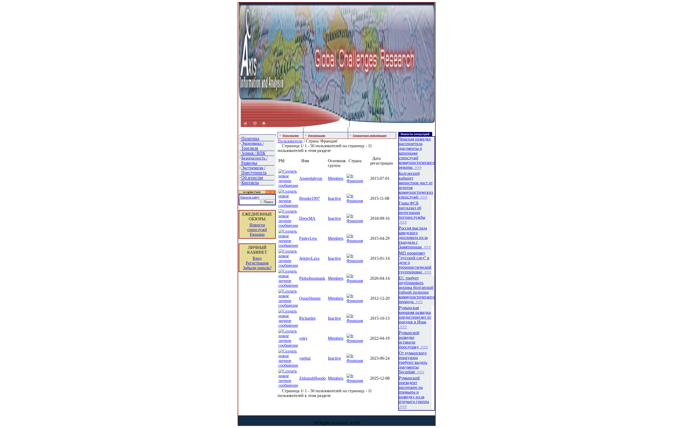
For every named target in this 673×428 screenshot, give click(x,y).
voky (303, 338)
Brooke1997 (309, 198)
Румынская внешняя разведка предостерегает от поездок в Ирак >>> (415, 317)
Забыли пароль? (257, 268)
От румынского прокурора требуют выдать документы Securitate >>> (413, 362)
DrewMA (307, 218)
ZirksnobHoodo (312, 378)
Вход (257, 258)
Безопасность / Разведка (254, 160)
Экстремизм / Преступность (254, 170)
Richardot (307, 318)
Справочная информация (369, 135)
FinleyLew (308, 238)
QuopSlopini (309, 298)
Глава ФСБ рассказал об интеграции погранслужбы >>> (412, 212)
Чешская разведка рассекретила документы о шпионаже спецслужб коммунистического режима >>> (417, 153)
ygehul (304, 358)
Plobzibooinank (312, 278)
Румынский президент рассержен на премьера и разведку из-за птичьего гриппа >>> (414, 392)
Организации (316, 135)
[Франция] (349, 176)
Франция (354, 181)
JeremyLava (309, 258)
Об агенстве (252, 177)
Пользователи (290, 141)
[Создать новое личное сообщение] (288, 185)
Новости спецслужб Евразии (257, 230)
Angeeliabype (310, 178)
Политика (250, 138)
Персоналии (291, 135)
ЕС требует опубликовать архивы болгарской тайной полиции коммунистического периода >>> (417, 290)
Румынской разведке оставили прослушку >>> (413, 339)
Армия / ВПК (253, 153)
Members (335, 178)
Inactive (334, 198)
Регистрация (257, 263)
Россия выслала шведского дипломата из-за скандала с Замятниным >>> (415, 237)
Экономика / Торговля (252, 145)
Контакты (250, 182)
